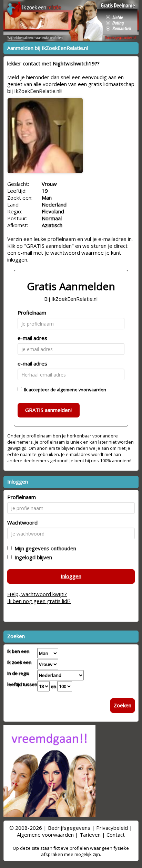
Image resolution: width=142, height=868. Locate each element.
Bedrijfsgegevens (69, 827)
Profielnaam (32, 312)
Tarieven (90, 834)
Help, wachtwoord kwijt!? (37, 594)
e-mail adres (32, 338)
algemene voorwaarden (81, 390)
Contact (115, 834)
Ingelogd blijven (32, 557)
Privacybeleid (112, 827)
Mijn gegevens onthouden (44, 548)
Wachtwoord (22, 522)
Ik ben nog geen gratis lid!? (39, 600)
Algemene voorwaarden (45, 834)
